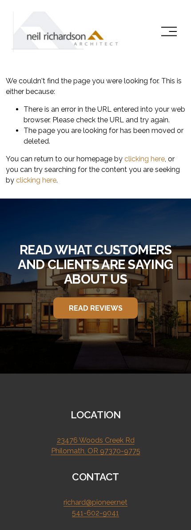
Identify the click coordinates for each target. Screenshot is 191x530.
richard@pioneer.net (95, 502)
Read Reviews (96, 308)
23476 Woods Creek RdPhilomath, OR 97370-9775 (95, 445)
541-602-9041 (95, 513)
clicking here (144, 159)
